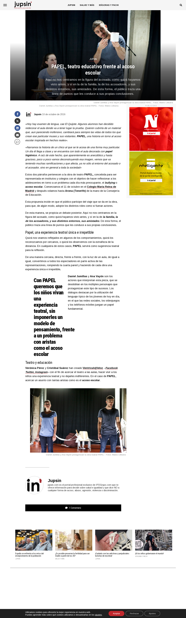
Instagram (41, 372)
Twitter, (29, 372)
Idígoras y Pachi (109, 5)
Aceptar (116, 613)
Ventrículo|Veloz (93, 368)
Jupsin (71, 5)
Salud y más (87, 5)
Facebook (111, 368)
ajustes (98, 615)
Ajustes (152, 613)
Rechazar (134, 613)
